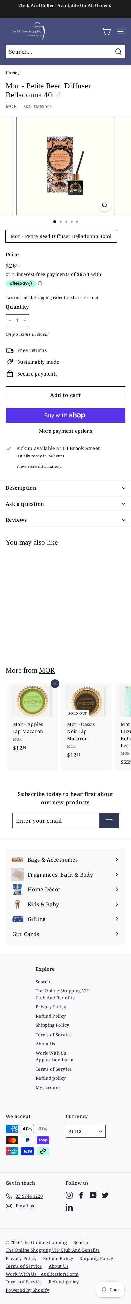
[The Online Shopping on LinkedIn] (69, 1207)
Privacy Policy (51, 1007)
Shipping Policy (52, 1025)
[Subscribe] (109, 820)
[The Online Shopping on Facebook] (81, 1195)
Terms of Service (54, 1035)
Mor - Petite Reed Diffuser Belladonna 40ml (61, 236)
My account (48, 1087)
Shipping (43, 297)
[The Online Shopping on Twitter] (105, 1195)
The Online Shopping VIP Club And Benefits (63, 994)
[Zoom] (104, 205)
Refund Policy (51, 1016)
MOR (11, 106)
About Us (45, 1044)
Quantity (17, 306)
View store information (38, 466)
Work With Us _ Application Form (55, 1056)
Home (11, 72)
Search (43, 982)
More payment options (65, 431)
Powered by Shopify (27, 1290)
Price (12, 254)
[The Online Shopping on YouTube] (93, 1195)
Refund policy (51, 1078)
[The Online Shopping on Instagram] (69, 1195)
